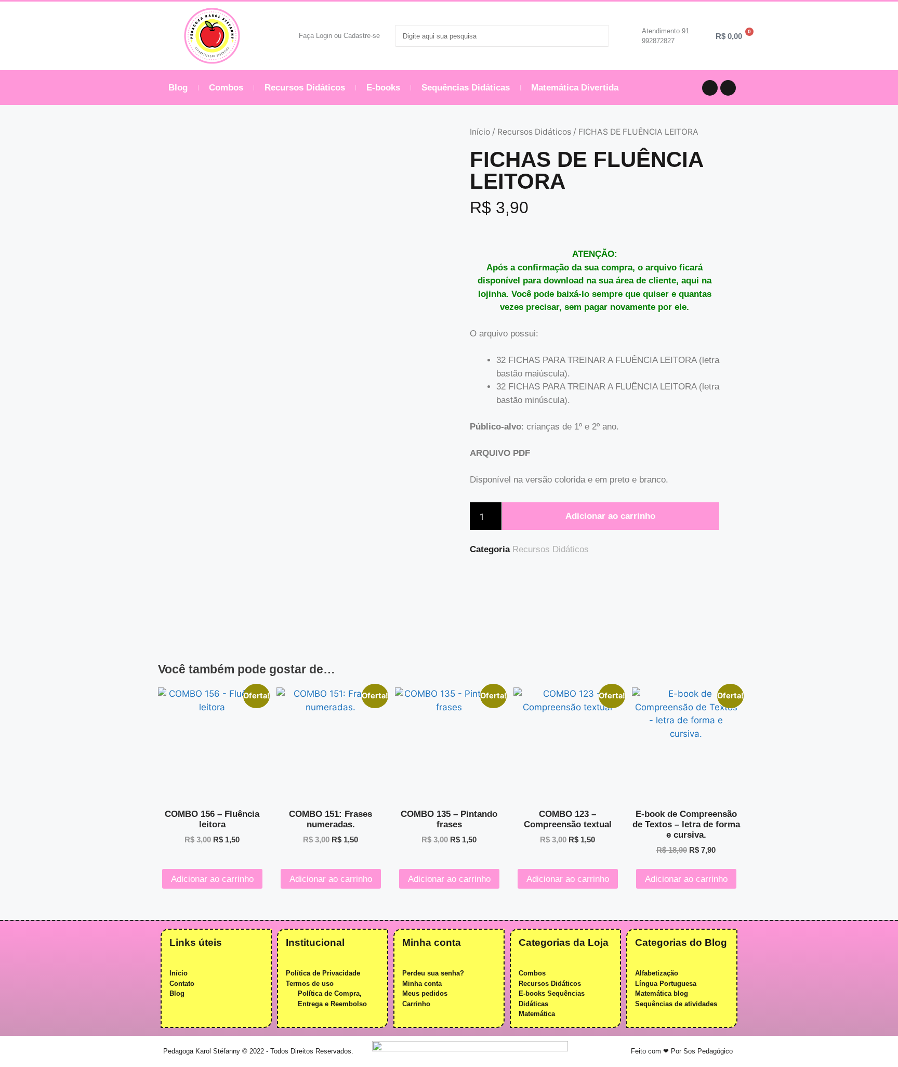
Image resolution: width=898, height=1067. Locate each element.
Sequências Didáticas (465, 88)
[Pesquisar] (598, 35)
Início (480, 132)
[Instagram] (728, 88)
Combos (226, 88)
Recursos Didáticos (305, 88)
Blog (178, 88)
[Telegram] (710, 88)
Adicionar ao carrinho (610, 516)
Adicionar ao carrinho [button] (212, 879)
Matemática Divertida (574, 88)
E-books (383, 88)
